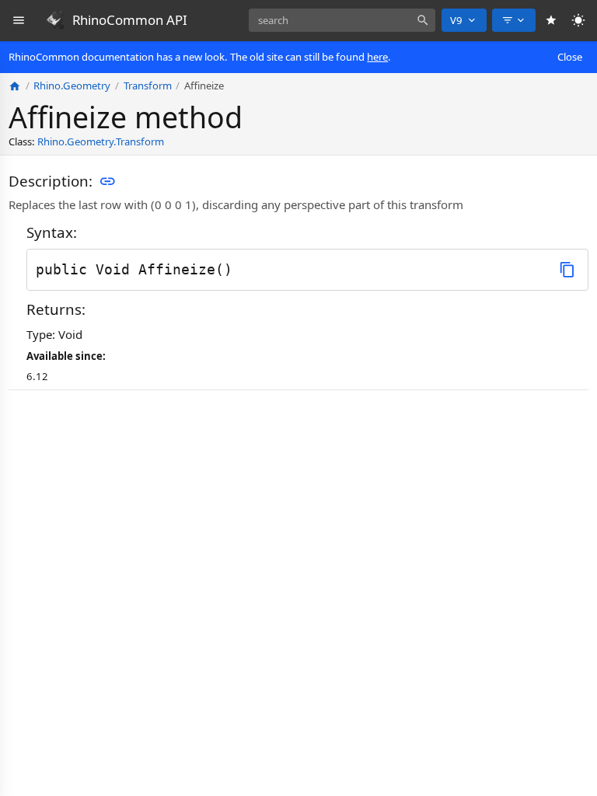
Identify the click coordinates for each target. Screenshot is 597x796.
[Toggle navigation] (19, 20)
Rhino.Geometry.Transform (100, 141)
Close (569, 57)
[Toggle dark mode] (579, 20)
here (377, 57)
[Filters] (514, 20)
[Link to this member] (107, 182)
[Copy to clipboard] (567, 269)
